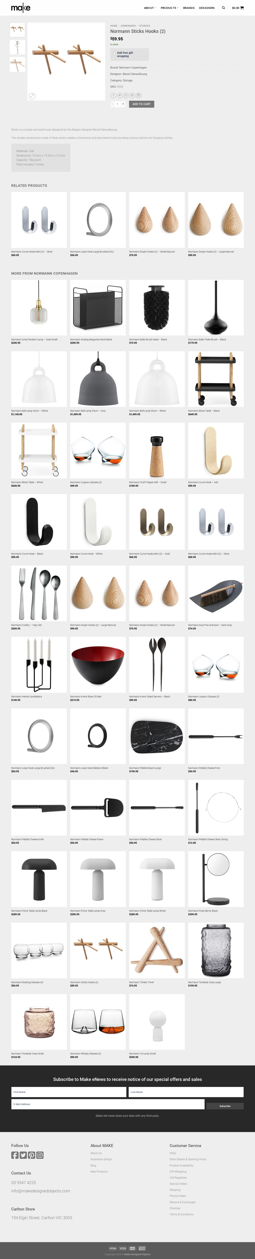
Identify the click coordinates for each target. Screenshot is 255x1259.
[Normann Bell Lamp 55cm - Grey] (98, 379)
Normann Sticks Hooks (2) (84, 982)
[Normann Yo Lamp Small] (157, 1022)
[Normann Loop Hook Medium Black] (98, 736)
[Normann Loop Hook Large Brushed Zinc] (98, 220)
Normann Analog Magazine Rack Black (91, 339)
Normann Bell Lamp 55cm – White (147, 410)
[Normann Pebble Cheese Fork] (216, 736)
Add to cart (142, 104)
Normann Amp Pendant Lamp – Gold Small (34, 339)
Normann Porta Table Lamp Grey (87, 910)
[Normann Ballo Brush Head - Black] (157, 307)
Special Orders (178, 1183)
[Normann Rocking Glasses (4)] (39, 950)
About (149, 7)
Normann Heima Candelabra (26, 696)
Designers (207, 7)
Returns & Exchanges (183, 1202)
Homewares (128, 25)
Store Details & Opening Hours (188, 1159)
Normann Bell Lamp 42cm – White (29, 410)
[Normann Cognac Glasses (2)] (98, 450)
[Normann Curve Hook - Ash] (216, 450)
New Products (99, 1171)
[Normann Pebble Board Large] (157, 736)
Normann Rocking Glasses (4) (27, 982)
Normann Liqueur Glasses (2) (203, 696)
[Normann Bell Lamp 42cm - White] (39, 379)
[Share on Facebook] (113, 95)
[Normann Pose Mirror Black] (216, 879)
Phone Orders (178, 1196)
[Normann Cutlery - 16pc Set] (39, 593)
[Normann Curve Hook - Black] (39, 522)
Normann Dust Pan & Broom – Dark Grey (210, 625)
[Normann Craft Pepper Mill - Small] (157, 450)
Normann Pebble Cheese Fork (204, 768)
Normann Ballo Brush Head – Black (148, 339)
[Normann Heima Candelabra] (39, 665)
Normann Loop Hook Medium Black (89, 768)
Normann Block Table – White (27, 482)
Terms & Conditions (182, 1214)
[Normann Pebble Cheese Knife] (39, 808)
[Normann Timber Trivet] (157, 950)
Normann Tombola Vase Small (27, 1053)
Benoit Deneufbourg (135, 74)
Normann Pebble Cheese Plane (86, 839)
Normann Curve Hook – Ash (203, 482)
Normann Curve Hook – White (86, 553)
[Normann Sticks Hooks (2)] (98, 950)
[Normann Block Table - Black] (216, 379)
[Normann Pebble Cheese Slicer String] (216, 808)
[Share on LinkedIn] (138, 95)
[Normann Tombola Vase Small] (39, 1022)
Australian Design (101, 1159)
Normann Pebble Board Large (145, 768)
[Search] (223, 7)
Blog (93, 1165)
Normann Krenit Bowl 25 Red (85, 696)
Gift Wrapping (178, 1171)
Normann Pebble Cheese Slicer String (208, 839)
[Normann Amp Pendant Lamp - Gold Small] (39, 307)
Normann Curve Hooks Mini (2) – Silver (32, 251)
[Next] (99, 61)
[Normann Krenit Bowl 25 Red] (98, 665)
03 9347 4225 (23, 1182)
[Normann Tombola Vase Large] (216, 950)
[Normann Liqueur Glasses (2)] (216, 665)
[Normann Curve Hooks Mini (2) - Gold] (157, 522)
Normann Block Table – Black (204, 410)
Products (168, 7)
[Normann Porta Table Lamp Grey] (98, 879)
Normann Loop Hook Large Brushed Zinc (92, 251)
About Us (96, 1153)
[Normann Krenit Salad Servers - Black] (157, 665)
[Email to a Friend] (126, 95)
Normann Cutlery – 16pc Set (26, 625)
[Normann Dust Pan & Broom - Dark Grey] (216, 593)
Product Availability (181, 1165)
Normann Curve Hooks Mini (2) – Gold (149, 553)
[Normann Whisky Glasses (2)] (98, 1022)
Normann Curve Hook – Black (27, 553)
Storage (144, 25)
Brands (189, 7)
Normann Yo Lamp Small (142, 1053)
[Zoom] (32, 96)
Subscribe (225, 1106)
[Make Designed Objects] (20, 8)
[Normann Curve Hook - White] (98, 522)
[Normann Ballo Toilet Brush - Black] (216, 307)
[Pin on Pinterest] (132, 95)
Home (113, 25)
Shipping (175, 1190)
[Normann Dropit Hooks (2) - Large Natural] (216, 220)
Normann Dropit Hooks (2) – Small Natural (152, 251)
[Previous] (33, 61)
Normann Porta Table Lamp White (147, 910)
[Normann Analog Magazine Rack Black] (98, 307)
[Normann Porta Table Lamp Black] (39, 879)
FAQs (173, 1153)
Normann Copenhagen (133, 67)
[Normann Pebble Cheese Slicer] (157, 808)
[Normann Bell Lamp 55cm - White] (157, 379)
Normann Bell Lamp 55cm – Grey (88, 410)
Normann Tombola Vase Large (204, 982)
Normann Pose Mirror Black (203, 910)
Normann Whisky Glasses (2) (85, 1053)
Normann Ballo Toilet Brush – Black (207, 339)
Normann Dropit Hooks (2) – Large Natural (211, 251)
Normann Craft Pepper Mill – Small (147, 482)
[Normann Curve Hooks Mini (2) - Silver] (39, 220)
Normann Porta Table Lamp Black (29, 910)
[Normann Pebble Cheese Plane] (98, 808)
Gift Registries (178, 1177)
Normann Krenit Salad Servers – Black (149, 696)
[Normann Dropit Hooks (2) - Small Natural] (157, 220)
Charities (175, 1208)
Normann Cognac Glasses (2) (86, 482)
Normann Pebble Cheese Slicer (145, 839)
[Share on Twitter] (120, 95)
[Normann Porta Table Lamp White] (157, 879)
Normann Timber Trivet (141, 982)
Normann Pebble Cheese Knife (27, 839)
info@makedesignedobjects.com (40, 1191)
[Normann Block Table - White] (39, 450)
